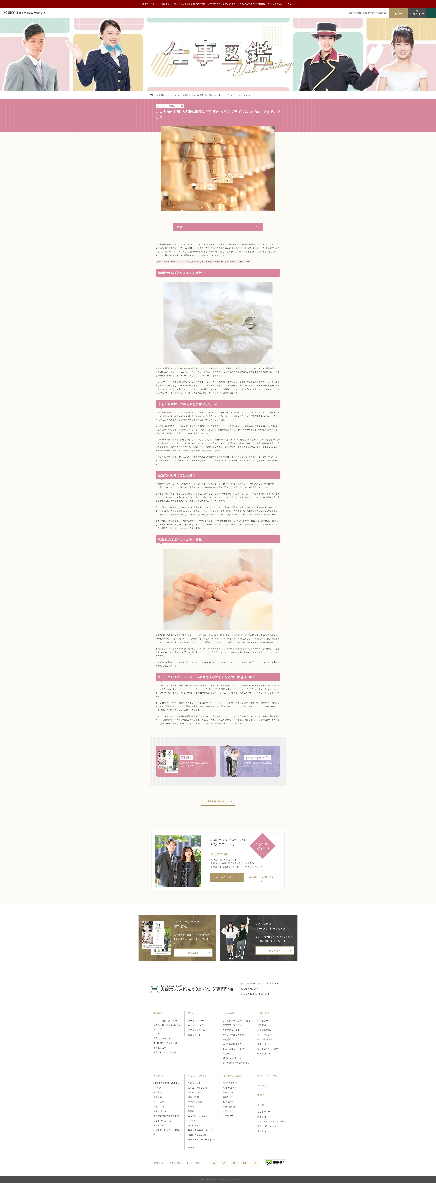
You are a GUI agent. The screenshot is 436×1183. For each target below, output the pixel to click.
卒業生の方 (228, 1096)
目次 (180, 227)
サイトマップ (263, 1111)
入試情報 (158, 1075)
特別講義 (227, 1039)
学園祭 (191, 1106)
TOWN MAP (194, 1125)
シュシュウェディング (233, 1048)
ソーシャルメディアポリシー (271, 1121)
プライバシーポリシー (268, 1125)
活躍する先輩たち (265, 1029)
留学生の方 (158, 1106)
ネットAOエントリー (163, 1120)
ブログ (260, 1095)
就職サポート (263, 1020)
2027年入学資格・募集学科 (166, 1082)
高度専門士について (232, 1053)
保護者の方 (228, 1101)
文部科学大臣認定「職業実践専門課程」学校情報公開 (368, 13)
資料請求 (261, 1130)
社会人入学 (158, 1101)
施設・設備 (193, 1096)
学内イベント (194, 1082)
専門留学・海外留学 (232, 1025)
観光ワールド (194, 1034)
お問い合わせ (177, 1163)
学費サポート (159, 1111)
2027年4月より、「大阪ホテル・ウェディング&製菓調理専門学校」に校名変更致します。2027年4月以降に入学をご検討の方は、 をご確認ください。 (218, 3)
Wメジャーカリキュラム (234, 1034)
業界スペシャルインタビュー (167, 1038)
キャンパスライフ (197, 1075)
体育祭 (191, 1111)
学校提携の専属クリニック (201, 1130)
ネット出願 (158, 1125)
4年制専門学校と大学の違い (236, 1062)
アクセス (157, 1033)
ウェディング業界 (181, 95)
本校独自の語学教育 (232, 1043)
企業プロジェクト (231, 1029)
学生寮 (191, 1147)
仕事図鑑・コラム (164, 95)
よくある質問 (159, 1047)
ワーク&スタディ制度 (267, 1048)
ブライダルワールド (197, 1020)
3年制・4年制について (233, 1058)
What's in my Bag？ (198, 1115)
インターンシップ (265, 1034)
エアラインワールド (197, 1029)
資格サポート (263, 1043)
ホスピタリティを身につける (237, 1020)
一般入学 (157, 1092)
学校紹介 (158, 1013)
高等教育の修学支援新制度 (166, 1115)
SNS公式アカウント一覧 (165, 1042)
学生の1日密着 (195, 1101)
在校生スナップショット (200, 1087)
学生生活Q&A (194, 1092)
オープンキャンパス (268, 1075)
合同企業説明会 (264, 1039)
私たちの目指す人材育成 (165, 1020)
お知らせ (262, 1085)
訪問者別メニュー (232, 1075)
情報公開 (261, 1116)
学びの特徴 (229, 1013)
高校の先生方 (229, 1106)
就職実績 (261, 1025)
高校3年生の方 (230, 1087)
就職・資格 (263, 1013)
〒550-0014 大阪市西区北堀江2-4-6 (261, 983)
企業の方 (227, 1111)
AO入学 (157, 1087)
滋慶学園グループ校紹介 (165, 1052)
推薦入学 (157, 1096)
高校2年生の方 (230, 1082)
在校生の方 (228, 1092)
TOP (151, 95)
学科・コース (195, 1013)
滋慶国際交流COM (197, 1134)
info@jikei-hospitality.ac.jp (257, 993)
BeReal (191, 1120)
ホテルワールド (195, 1025)
